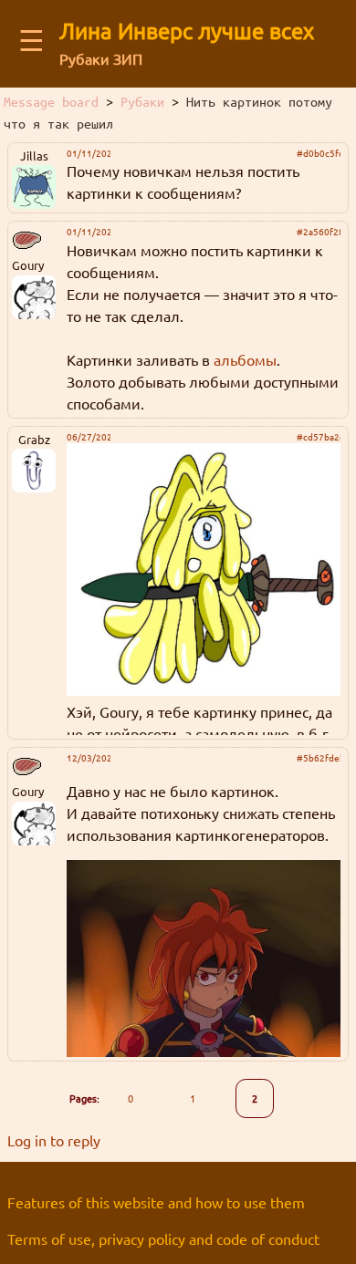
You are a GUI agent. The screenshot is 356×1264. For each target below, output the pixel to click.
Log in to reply (53, 1140)
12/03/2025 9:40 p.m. (88, 757)
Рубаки (142, 102)
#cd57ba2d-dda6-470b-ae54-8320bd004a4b (318, 436)
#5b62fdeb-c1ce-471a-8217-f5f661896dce (318, 757)
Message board (51, 102)
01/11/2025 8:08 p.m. (88, 231)
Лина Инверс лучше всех (186, 30)
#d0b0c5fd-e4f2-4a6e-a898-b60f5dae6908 (318, 153)
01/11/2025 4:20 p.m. (88, 153)
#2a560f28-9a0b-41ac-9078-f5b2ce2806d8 (318, 231)
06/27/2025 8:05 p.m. (88, 436)
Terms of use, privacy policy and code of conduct (163, 1238)
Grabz (34, 439)
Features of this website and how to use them (156, 1202)
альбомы (245, 359)
